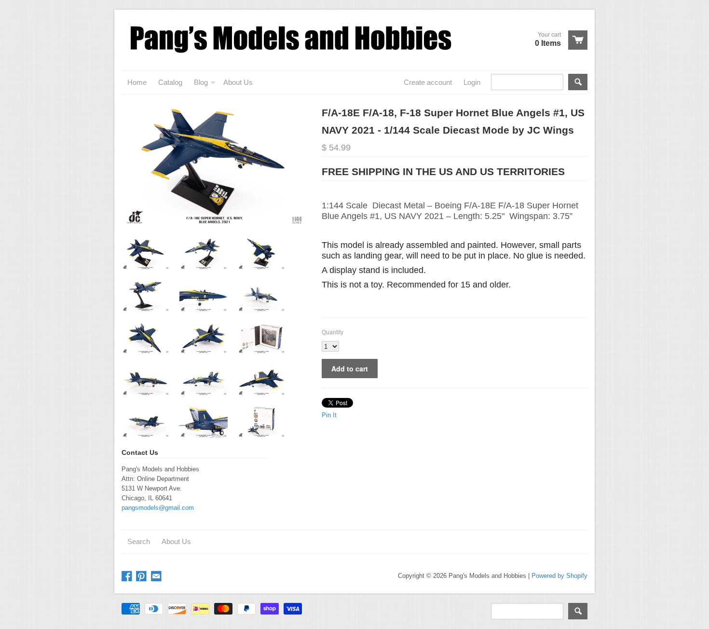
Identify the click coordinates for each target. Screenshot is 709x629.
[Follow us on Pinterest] (142, 577)
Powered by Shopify (559, 575)
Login (472, 82)
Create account (428, 82)
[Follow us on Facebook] (128, 577)
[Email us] (157, 577)
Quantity (332, 332)
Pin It (329, 415)
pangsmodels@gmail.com (158, 507)
